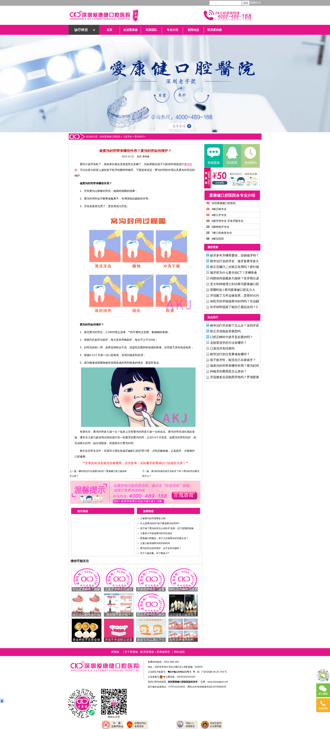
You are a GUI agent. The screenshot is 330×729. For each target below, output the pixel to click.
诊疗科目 (81, 30)
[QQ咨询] (232, 155)
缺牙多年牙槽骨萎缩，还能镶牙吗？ (234, 255)
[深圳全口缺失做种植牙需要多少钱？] (87, 604)
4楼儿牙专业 (219, 215)
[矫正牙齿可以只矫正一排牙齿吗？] (151, 604)
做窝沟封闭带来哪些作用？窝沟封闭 (234, 365)
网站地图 (179, 651)
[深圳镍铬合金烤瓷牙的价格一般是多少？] (183, 604)
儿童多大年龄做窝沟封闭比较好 (156, 533)
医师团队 (151, 29)
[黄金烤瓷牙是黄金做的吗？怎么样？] (87, 630)
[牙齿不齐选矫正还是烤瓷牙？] (119, 630)
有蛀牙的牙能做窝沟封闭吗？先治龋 (234, 301)
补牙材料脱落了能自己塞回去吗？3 (234, 307)
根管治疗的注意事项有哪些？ (230, 354)
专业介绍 (172, 29)
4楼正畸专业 (219, 209)
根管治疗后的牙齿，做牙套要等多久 (234, 261)
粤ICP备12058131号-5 (179, 672)
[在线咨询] (213, 155)
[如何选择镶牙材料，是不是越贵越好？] (183, 630)
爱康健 (145, 156)
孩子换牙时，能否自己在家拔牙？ (233, 360)
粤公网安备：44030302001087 (179, 676)
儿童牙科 (127, 136)
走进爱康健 (130, 29)
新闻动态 (193, 29)
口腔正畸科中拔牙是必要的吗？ (231, 337)
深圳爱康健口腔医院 (110, 136)
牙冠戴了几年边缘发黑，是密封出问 (234, 295)
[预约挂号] (250, 155)
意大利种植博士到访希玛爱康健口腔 (234, 284)
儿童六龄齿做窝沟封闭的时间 (155, 543)
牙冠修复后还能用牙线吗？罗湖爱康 (234, 377)
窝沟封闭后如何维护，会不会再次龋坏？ (160, 548)
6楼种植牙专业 (220, 226)
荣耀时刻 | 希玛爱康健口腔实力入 (232, 289)
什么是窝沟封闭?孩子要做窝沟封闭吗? (160, 523)
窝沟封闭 (139, 136)
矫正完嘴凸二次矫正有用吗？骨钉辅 (234, 266)
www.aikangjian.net (217, 681)
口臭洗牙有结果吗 (222, 348)
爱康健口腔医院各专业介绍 (232, 195)
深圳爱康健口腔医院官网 (104, 15)
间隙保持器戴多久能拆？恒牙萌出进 (234, 278)
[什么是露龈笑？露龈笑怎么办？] (87, 579)
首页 (109, 29)
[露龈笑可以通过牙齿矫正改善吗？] (151, 630)
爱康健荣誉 (163, 651)
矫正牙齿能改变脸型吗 (225, 331)
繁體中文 (255, 2)
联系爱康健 (214, 29)
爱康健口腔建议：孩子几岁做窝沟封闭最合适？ (164, 538)
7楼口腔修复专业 (222, 232)
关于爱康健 (131, 651)
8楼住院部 (218, 238)
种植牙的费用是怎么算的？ (228, 371)
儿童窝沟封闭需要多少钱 (152, 518)
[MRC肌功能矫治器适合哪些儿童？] (183, 579)
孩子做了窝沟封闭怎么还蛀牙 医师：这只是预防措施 (166, 528)
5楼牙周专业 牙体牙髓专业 (227, 220)
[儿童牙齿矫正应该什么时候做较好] (119, 579)
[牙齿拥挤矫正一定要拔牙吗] (151, 579)
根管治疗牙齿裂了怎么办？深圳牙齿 (234, 325)
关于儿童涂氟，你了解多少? (154, 553)
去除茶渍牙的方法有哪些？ (228, 342)
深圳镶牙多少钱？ (118, 614)
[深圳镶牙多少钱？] (119, 604)
